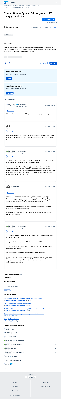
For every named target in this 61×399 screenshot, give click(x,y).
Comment (53, 63)
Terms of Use (45, 382)
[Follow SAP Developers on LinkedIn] (34, 377)
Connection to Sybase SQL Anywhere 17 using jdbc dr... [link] (17, 7)
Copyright (15, 386)
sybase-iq (19, 57)
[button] (50, 27)
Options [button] (56, 19)
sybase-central (11, 57)
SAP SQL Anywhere (8, 34)
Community (13, 2)
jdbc (6, 57)
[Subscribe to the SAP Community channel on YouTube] (32, 377)
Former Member (13, 27)
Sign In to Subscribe (48, 19)
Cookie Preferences (15, 395)
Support (46, 390)
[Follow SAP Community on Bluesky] (29, 377)
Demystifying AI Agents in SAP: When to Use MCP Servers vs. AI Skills (23, 298)
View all (6, 368)
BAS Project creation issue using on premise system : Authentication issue (24, 314)
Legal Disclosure (45, 386)
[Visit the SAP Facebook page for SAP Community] (26, 377)
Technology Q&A (35, 5)
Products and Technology (18, 5)
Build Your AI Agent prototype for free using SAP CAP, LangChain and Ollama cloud (26, 308)
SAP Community (7, 5)
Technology (27, 5)
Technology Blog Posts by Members (15, 300)
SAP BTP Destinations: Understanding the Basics (17, 303)
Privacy (15, 382)
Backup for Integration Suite (11, 319)
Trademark (15, 390)
